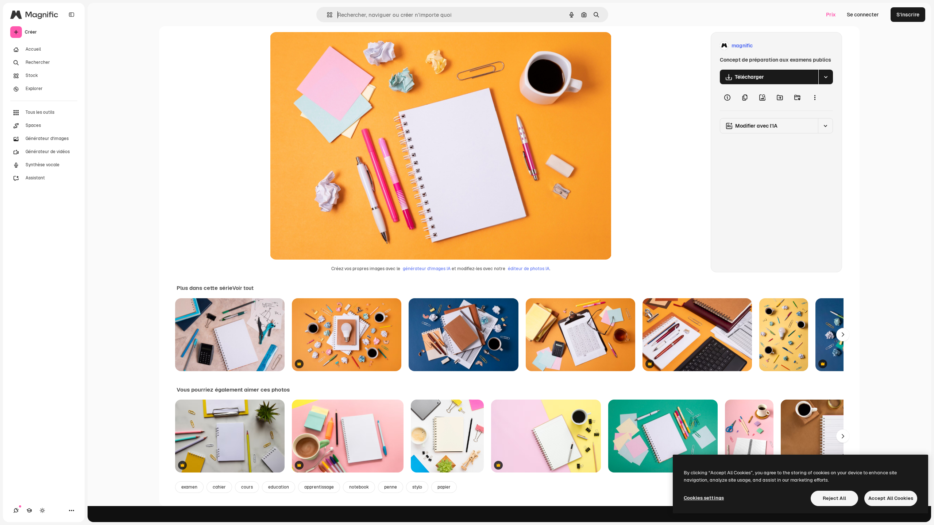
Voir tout (243, 288)
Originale (318, 45)
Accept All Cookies (890, 498)
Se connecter (863, 14)
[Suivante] (842, 334)
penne (390, 487)
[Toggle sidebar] (71, 14)
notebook (359, 487)
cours (247, 487)
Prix (831, 14)
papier (444, 487)
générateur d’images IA (427, 269)
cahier (219, 487)
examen (189, 487)
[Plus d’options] (814, 97)
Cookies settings (704, 498)
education (278, 487)
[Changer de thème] (42, 510)
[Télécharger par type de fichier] (825, 77)
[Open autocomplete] (327, 15)
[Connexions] (16, 510)
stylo (417, 487)
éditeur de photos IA (528, 269)
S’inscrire (907, 14)
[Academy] (29, 510)
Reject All (834, 498)
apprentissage (319, 487)
